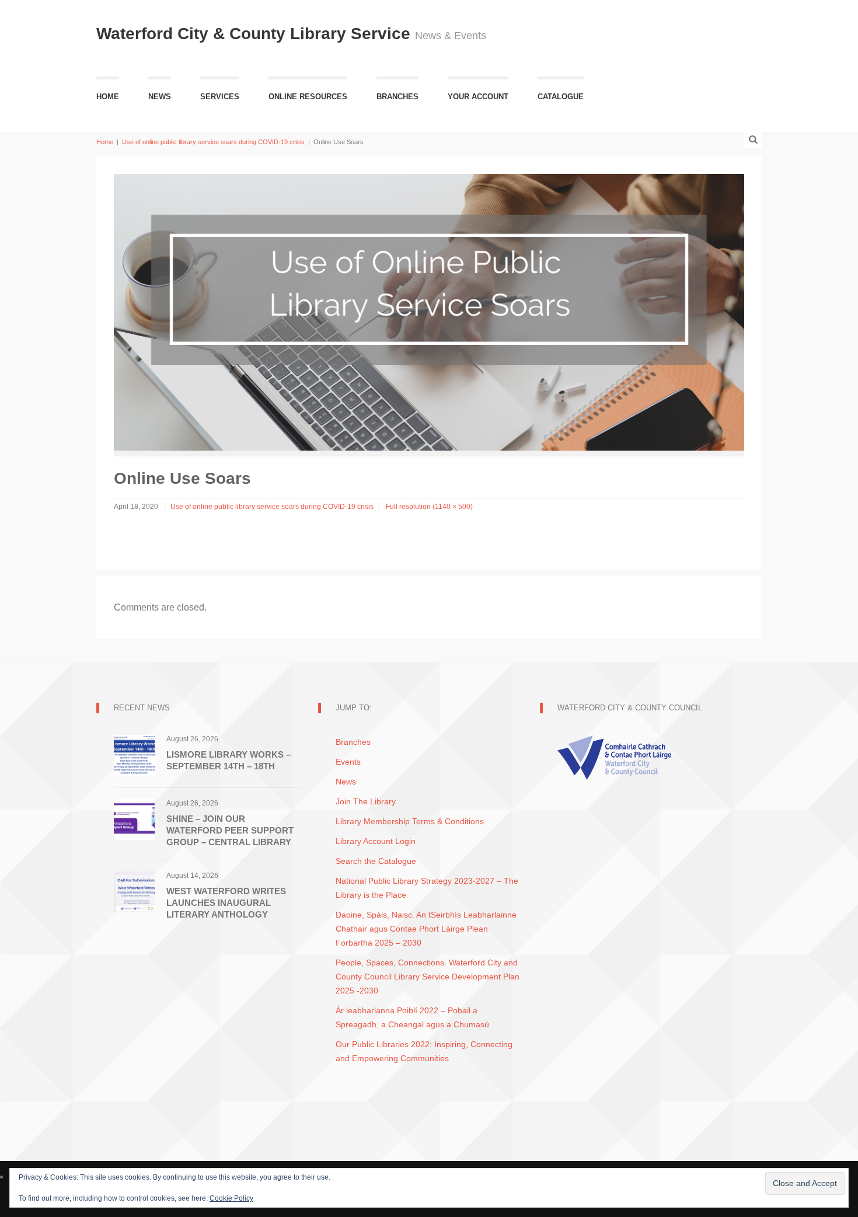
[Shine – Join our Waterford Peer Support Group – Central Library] (134, 819)
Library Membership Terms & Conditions (410, 821)
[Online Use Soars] (429, 311)
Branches (397, 96)
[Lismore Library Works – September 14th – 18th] (134, 754)
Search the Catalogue (376, 861)
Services (219, 96)
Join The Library (366, 801)
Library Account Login (376, 841)
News (159, 96)
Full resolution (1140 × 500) (429, 507)
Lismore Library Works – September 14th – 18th (228, 760)
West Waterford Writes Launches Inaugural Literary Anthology (226, 902)
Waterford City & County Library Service (255, 34)
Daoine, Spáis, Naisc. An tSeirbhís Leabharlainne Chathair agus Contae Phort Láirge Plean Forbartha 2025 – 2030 (426, 928)
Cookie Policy (231, 1198)
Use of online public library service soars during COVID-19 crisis (213, 141)
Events (348, 761)
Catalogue (561, 96)
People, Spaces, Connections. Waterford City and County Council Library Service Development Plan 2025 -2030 (427, 976)
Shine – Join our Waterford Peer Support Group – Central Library (230, 830)
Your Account (478, 96)
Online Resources (307, 96)
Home (107, 96)
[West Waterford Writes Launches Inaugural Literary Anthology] (134, 891)
